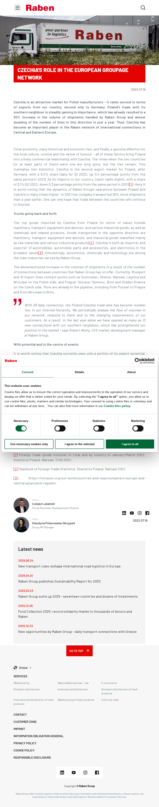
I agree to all (130, 443)
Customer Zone (25, 721)
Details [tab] (79, 372)
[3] (40, 253)
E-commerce (109, 682)
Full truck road (109, 699)
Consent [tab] (27, 372)
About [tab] (131, 372)
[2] (91, 243)
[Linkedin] (62, 772)
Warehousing (21, 682)
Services (20, 676)
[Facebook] (97, 772)
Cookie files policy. (117, 405)
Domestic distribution (27, 689)
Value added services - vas (73, 682)
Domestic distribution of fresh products (119, 691)
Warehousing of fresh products (76, 699)
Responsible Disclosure (32, 757)
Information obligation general (39, 736)
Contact (20, 714)
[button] (40, 8)
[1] (131, 184)
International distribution (73, 689)
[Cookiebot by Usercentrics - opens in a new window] (138, 361)
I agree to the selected (79, 443)
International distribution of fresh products (34, 701)
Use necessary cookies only (29, 443)
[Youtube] (74, 772)
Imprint (19, 729)
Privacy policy (25, 743)
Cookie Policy (24, 750)
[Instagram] (85, 772)
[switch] (60, 428)
